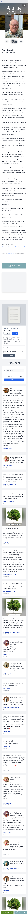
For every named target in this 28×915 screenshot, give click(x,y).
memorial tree (11, 253)
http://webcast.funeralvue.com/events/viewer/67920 (13, 246)
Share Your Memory (9, 355)
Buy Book (15, 333)
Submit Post (14, 380)
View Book (7, 333)
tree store (8, 256)
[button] (14, 517)
